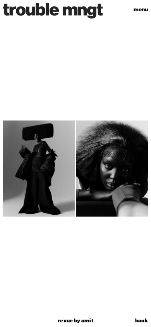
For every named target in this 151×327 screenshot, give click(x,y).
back (141, 321)
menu (141, 9)
